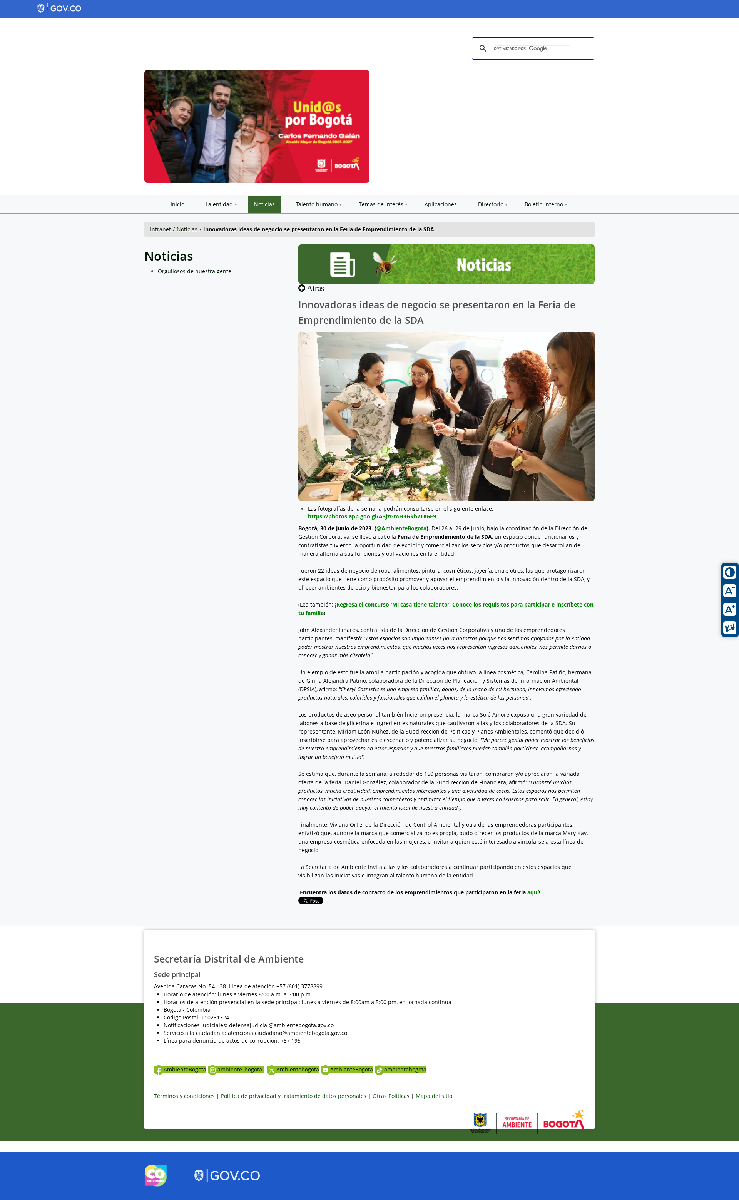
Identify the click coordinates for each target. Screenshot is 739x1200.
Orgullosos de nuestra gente (194, 271)
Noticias (187, 229)
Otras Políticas (391, 1096)
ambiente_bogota (240, 1069)
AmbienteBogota (185, 1069)
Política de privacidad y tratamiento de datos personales (293, 1096)
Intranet (160, 229)
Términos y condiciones (184, 1096)
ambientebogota (405, 1069)
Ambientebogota (297, 1069)
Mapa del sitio (434, 1096)
